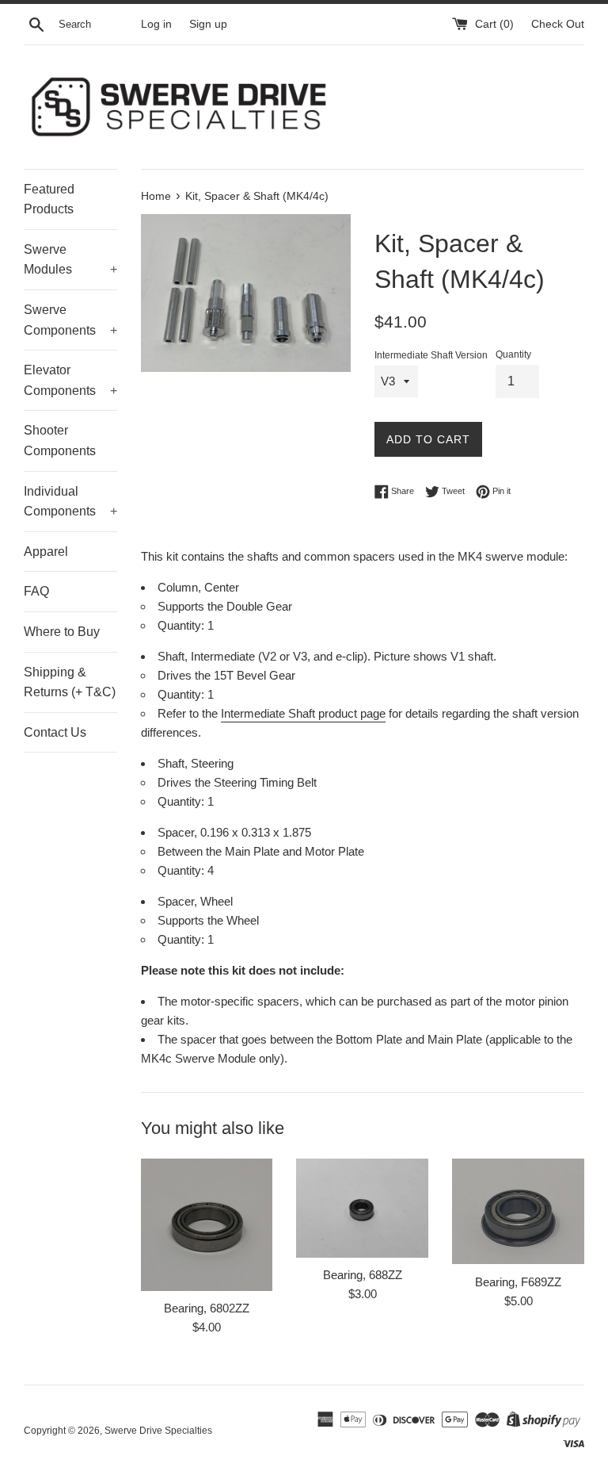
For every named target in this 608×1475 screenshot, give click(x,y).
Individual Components (70, 502)
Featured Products (49, 199)
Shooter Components (60, 440)
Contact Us (55, 732)
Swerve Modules (70, 260)
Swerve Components (70, 320)
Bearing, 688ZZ (362, 1275)
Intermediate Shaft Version (431, 355)
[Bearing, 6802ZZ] (207, 1225)
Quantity (513, 354)
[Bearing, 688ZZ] (362, 1208)
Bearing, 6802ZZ (206, 1308)
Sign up (208, 24)
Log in (156, 24)
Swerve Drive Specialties (158, 1430)
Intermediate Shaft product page (303, 713)
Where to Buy (62, 631)
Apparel (46, 551)
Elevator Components (70, 380)
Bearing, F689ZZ (518, 1282)
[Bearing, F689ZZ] (518, 1212)
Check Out (557, 24)
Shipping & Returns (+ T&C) (70, 682)
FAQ (36, 591)
